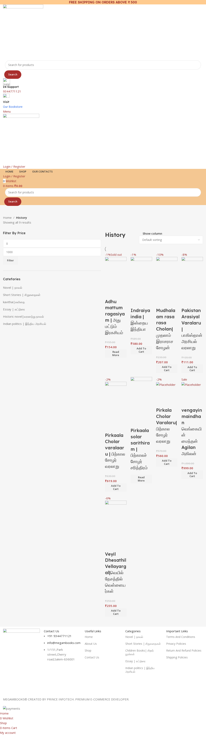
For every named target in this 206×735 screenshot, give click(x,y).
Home (7, 218)
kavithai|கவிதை (14, 302)
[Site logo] (23, 32)
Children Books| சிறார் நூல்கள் (139, 652)
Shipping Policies (177, 657)
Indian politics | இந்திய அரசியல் (24, 324)
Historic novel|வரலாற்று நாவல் (23, 316)
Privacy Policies (176, 644)
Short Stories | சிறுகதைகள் (21, 295)
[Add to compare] (110, 283)
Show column (152, 233)
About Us (91, 644)
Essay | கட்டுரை (14, 309)
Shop (88, 650)
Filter (10, 260)
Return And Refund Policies (183, 650)
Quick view (121, 283)
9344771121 (12, 91)
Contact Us (92, 657)
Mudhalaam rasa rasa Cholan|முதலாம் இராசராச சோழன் (165, 329)
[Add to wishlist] (110, 293)
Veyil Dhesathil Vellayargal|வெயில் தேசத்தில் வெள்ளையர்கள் (115, 572)
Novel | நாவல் (12, 287)
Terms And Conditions (180, 637)
